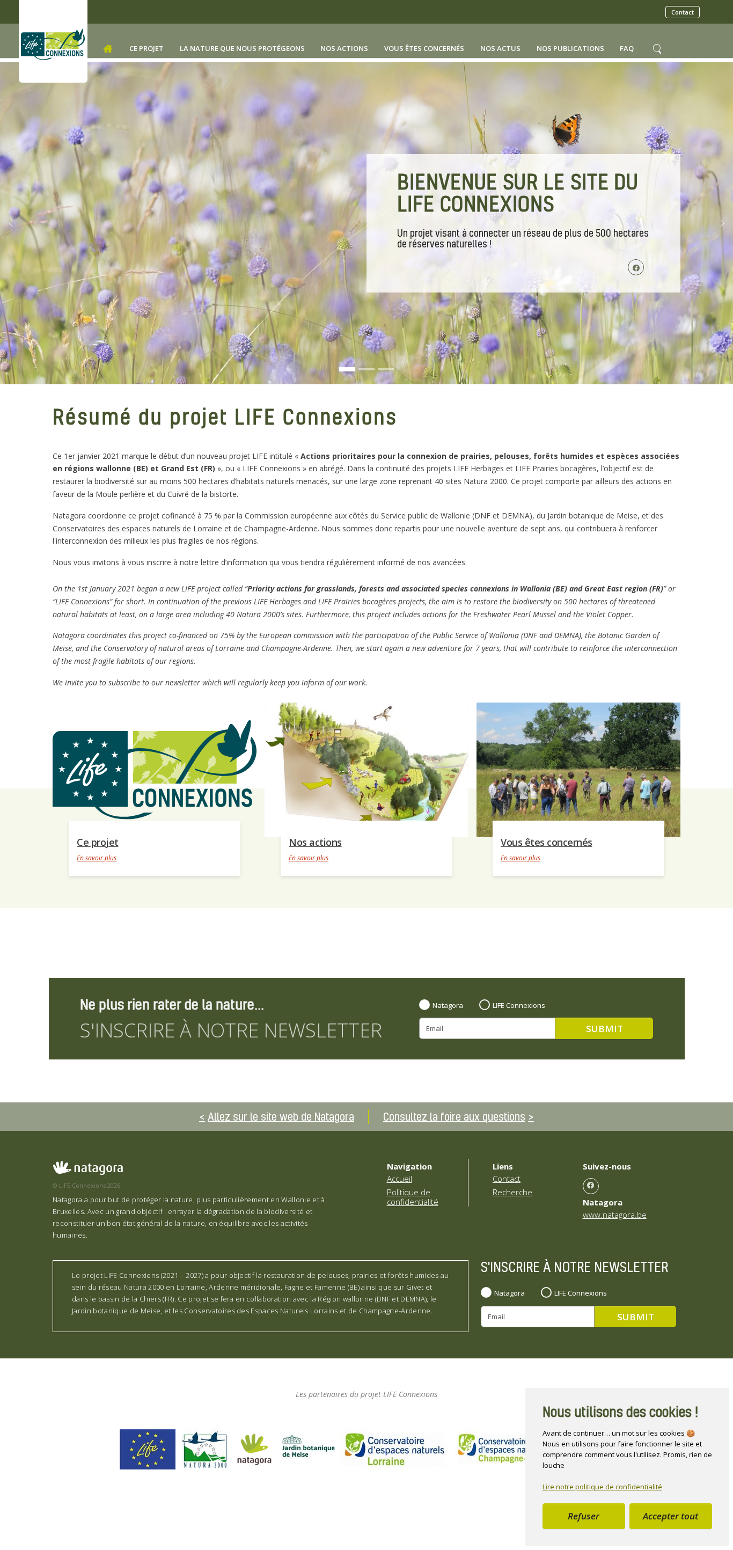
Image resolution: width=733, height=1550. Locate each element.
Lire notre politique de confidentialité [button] (602, 1486)
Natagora (448, 1005)
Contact (682, 12)
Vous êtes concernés (546, 842)
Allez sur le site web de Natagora (281, 1116)
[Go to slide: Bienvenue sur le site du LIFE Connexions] (347, 369)
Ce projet (98, 842)
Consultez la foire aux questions (454, 1116)
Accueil (399, 1178)
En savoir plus (96, 857)
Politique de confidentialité (412, 1197)
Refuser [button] (583, 1516)
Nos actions (315, 842)
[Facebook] (591, 1186)
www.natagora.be (615, 1214)
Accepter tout (670, 1516)
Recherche (512, 1192)
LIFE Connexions (519, 1005)
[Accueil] (108, 49)
